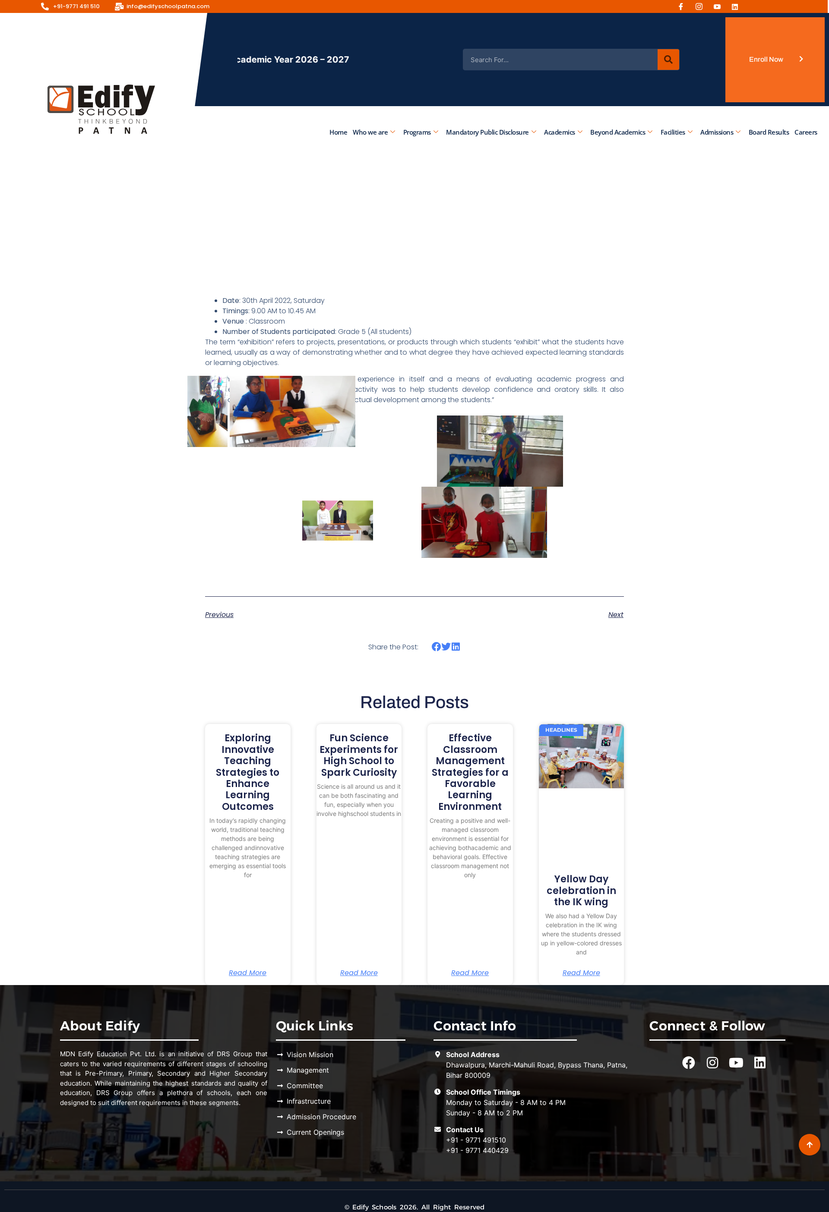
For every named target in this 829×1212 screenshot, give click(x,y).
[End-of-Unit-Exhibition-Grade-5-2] (373, 522)
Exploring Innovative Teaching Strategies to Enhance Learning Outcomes (247, 772)
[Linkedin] (759, 1062)
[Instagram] (702, 6)
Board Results (768, 131)
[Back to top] (809, 1144)
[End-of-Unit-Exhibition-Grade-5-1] (563, 451)
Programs (416, 131)
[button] (436, 647)
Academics (559, 131)
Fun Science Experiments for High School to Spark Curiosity (359, 755)
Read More (247, 973)
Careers (805, 131)
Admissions (716, 131)
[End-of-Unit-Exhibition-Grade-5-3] (611, 411)
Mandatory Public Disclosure (487, 131)
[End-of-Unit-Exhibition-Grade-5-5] (227, 411)
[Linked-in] (738, 6)
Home (338, 131)
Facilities (672, 131)
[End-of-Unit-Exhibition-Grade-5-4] (355, 411)
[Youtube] (720, 6)
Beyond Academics (617, 131)
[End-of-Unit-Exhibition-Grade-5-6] (547, 522)
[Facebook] (683, 6)
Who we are (370, 131)
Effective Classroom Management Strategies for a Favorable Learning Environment (470, 772)
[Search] (668, 59)
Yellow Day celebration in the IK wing (581, 890)
